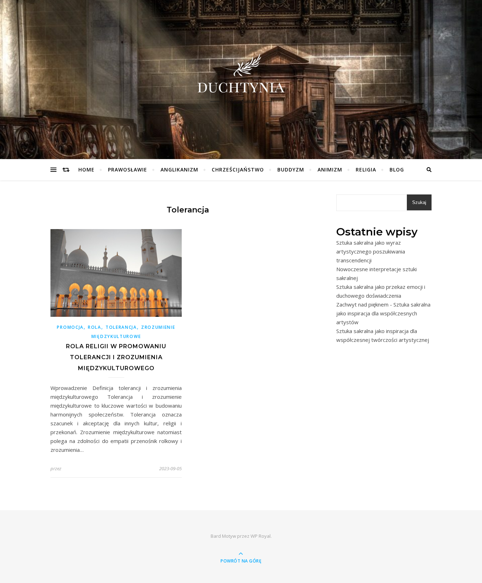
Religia (366, 169)
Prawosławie (127, 169)
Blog (397, 169)
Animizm (330, 169)
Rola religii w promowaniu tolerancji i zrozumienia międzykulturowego (116, 357)
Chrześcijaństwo (238, 169)
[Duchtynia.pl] (241, 73)
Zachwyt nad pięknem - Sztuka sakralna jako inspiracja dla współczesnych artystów (383, 313)
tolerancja (121, 327)
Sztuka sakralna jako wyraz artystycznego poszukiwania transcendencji (370, 251)
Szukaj (419, 202)
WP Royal (261, 536)
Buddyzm (290, 169)
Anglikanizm (179, 169)
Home (86, 169)
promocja (70, 327)
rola (94, 327)
